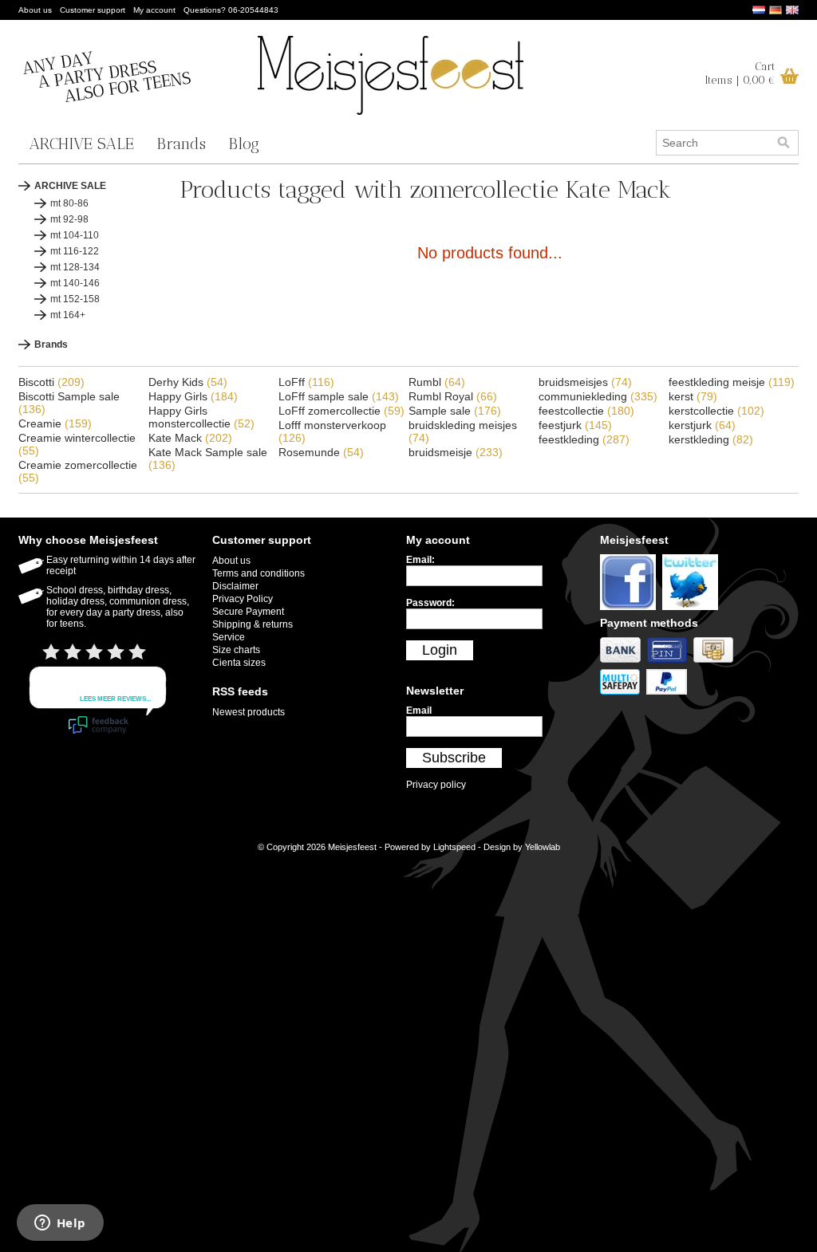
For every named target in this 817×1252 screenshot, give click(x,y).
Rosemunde (321, 452)
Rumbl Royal (452, 396)
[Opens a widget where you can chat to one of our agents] (60, 1224)
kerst (693, 396)
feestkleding (584, 439)
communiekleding (598, 396)
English (792, 10)
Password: (430, 602)
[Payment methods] (623, 663)
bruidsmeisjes (585, 382)
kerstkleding (711, 439)
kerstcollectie (716, 410)
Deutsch (775, 10)
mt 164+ (67, 315)
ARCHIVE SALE (82, 143)
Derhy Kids (187, 382)
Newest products (248, 712)
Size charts (236, 650)
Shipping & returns (252, 624)
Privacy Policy (242, 598)
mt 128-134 (75, 267)
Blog (243, 143)
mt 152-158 (75, 299)
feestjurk (575, 425)
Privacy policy (436, 784)
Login (439, 650)
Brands (181, 143)
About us (35, 10)
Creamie (55, 423)
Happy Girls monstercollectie (201, 417)
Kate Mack (190, 437)
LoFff (306, 382)
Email (419, 710)
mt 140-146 (75, 283)
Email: (420, 559)
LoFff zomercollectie (341, 410)
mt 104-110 (74, 235)
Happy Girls (193, 396)
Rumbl (436, 382)
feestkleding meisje (732, 382)
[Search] (783, 142)
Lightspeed (454, 847)
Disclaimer (235, 586)
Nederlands (758, 10)
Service (228, 637)
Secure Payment (248, 611)
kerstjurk (702, 425)
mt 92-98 (69, 219)
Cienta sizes (239, 662)
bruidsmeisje (455, 452)
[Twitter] (692, 610)
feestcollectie (586, 410)
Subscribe (454, 758)
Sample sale (454, 410)
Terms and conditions (258, 573)
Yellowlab (542, 847)
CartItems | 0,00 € (740, 73)
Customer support (92, 10)
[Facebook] (631, 610)
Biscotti (51, 382)
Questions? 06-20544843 (231, 10)
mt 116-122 (74, 251)
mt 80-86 (69, 203)
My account (154, 10)
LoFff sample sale (338, 396)
